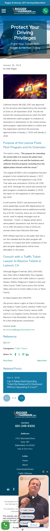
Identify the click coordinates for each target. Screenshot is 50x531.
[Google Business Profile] (8, 489)
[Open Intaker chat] (22, 529)
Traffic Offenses (25, 473)
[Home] (24, 11)
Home (25, 460)
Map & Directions (25, 449)
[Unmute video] (33, 497)
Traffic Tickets (21, 348)
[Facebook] (13, 489)
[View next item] (21, 398)
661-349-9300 (25, 426)
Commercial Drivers (25, 469)
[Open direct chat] (43, 471)
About (25, 465)
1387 (8, 342)
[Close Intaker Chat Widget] (47, 471)
